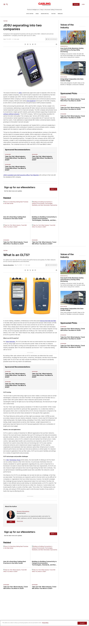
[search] (7, 4)
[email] (35, 44)
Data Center (29, 13)
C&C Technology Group (13, 462)
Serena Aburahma (8, 265)
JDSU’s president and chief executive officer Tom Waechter (21, 175)
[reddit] (32, 44)
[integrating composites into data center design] (73, 68)
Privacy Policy (45, 622)
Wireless (60, 13)
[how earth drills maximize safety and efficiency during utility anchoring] (73, 38)
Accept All (82, 623)
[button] (4, 4)
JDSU (20, 92)
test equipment (31, 101)
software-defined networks (11, 114)
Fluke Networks (10, 341)
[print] (56, 44)
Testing (53, 13)
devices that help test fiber (48, 320)
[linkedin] (27, 44)
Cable (37, 13)
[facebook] (25, 44)
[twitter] (30, 44)
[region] (44, 623)
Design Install (45, 13)
